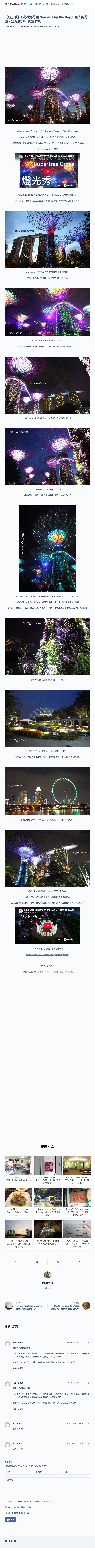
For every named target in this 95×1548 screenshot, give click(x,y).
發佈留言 (10, 1520)
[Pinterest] (58, 1262)
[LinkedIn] (79, 1262)
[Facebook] (15, 1262)
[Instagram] (10, 1541)
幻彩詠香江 (37, 201)
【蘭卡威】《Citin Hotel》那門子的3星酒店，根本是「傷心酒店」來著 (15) (77, 1180)
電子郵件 (40, 1472)
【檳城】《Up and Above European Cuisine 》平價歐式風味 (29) (18, 1212)
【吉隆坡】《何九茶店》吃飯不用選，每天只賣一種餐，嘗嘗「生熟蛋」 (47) (77, 1212)
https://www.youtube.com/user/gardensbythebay (47, 954)
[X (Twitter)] (37, 1262)
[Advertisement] (47, 48)
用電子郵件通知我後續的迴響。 (20, 1507)
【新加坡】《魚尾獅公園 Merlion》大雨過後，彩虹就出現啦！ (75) (18, 1244)
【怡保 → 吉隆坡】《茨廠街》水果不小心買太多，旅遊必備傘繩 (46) (48, 1212)
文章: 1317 (48, 1288)
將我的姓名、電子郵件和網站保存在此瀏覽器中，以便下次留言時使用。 (32, 1501)
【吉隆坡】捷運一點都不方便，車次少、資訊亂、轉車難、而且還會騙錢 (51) (48, 1180)
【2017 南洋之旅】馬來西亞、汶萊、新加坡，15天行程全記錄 (47, 972)
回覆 (88, 1342)
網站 (66, 1472)
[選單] (89, 4)
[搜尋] (72, 4)
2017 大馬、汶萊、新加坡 (45, 27)
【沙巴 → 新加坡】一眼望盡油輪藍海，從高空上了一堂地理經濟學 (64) (77, 1244)
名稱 (8, 1472)
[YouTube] (15, 1541)
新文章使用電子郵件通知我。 (19, 1513)
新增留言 (10, 1480)
